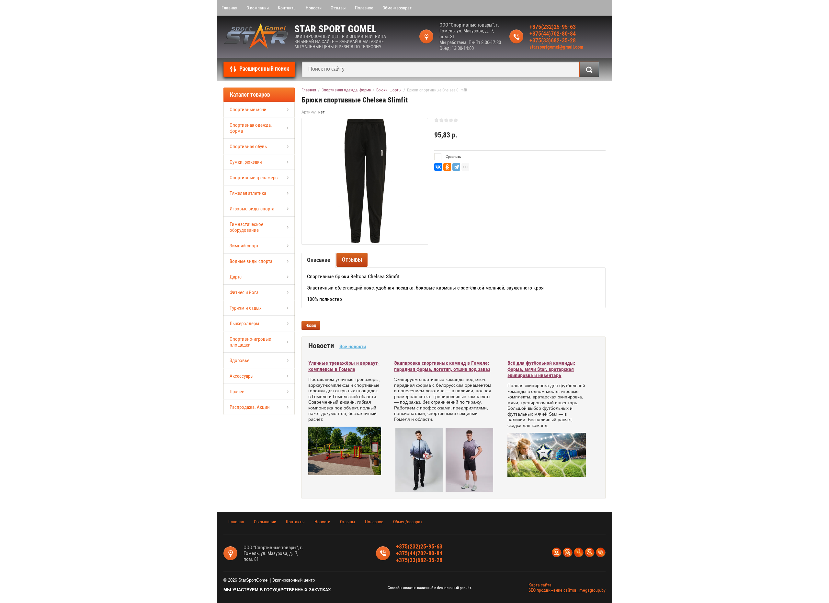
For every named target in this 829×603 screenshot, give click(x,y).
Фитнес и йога (244, 292)
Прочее (237, 392)
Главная (229, 7)
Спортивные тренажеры (254, 178)
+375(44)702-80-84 (552, 33)
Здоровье (239, 360)
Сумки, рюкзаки (246, 162)
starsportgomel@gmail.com (556, 47)
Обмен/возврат (397, 7)
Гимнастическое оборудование (246, 227)
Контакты (287, 7)
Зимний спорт (244, 246)
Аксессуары (242, 376)
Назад (310, 325)
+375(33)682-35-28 (552, 40)
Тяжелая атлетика (248, 193)
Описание (318, 259)
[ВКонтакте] (438, 167)
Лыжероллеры (244, 323)
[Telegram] (456, 167)
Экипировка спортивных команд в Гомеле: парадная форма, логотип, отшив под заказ (442, 366)
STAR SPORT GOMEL (335, 28)
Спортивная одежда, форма (251, 128)
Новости (314, 7)
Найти (589, 69)
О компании (257, 7)
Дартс (236, 277)
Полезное (364, 7)
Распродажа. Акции (250, 407)
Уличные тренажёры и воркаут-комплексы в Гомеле (344, 366)
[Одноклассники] (447, 167)
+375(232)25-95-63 (552, 26)
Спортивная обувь (248, 146)
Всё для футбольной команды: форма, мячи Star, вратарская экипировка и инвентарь (541, 369)
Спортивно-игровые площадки (250, 342)
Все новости (352, 346)
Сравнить (453, 156)
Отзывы (338, 7)
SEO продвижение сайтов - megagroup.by (567, 590)
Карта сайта (539, 584)
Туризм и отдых (246, 308)
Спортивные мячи (248, 109)
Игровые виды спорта (252, 209)
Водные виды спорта (251, 261)
